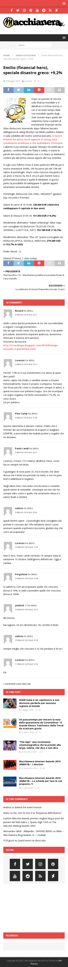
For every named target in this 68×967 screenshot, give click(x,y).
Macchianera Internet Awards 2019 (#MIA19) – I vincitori (39, 763)
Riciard (19, 310)
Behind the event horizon (28, 807)
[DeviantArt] (56, 10)
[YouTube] (37, 10)
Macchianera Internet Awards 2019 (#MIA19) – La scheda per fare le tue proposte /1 (40, 780)
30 (38, 788)
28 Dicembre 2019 (29, 752)
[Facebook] (11, 10)
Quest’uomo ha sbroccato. (32, 840)
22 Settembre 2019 (29, 768)
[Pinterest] (31, 10)
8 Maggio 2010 (13, 81)
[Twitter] (18, 10)
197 (39, 710)
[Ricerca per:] (34, 45)
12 (40, 732)
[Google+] (50, 10)
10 (38, 81)
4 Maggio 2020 (27, 710)
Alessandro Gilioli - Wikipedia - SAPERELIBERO (27, 831)
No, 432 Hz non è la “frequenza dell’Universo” (37, 812)
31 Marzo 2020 (27, 732)
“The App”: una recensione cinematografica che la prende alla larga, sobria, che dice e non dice (40, 744)
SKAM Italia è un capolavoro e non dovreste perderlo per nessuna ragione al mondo (39, 702)
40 (44, 768)
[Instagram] (24, 10)
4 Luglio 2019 (27, 788)
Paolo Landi (22, 448)
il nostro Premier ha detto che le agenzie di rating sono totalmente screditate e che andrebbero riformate (32, 139)
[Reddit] (44, 10)
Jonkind (28, 81)
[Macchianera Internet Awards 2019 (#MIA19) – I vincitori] (10, 765)
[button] (63, 3)
